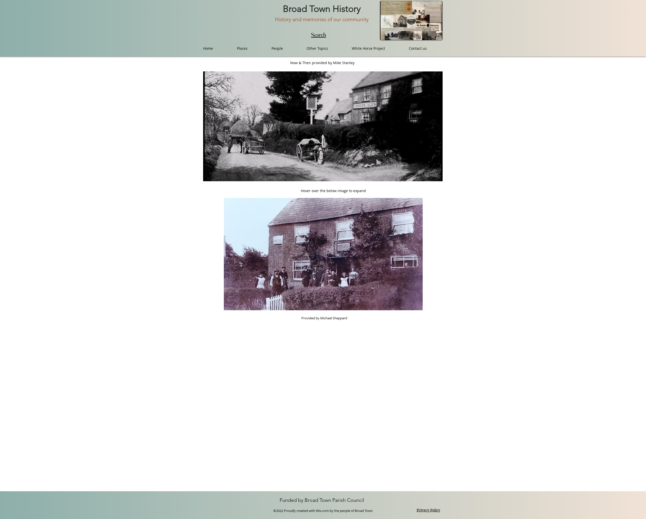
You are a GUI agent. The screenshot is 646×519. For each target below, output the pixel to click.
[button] (436, 175)
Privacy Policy (428, 510)
